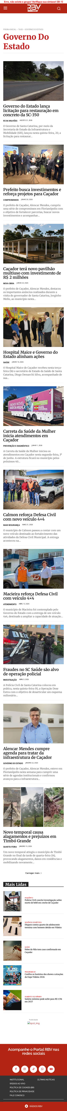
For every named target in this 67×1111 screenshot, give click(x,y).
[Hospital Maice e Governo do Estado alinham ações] (33, 327)
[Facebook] (16, 1069)
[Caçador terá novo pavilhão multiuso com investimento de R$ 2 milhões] (33, 243)
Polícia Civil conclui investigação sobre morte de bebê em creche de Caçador (43, 901)
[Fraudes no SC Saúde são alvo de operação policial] (33, 644)
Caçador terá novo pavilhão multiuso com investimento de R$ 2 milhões (32, 273)
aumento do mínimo (33, 996)
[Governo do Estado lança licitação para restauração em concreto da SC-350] (33, 81)
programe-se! (30, 972)
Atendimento (9, 604)
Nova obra (8, 283)
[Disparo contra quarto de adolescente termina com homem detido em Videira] (12, 926)
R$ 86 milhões (10, 121)
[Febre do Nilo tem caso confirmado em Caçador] (12, 951)
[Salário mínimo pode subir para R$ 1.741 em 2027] (12, 1000)
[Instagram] (24, 1069)
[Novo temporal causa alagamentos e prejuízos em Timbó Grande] (33, 807)
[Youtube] (51, 1069)
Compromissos (11, 200)
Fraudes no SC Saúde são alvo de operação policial (31, 671)
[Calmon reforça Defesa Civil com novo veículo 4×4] (33, 489)
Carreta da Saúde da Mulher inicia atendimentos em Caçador (29, 436)
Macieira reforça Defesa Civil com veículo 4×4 (30, 596)
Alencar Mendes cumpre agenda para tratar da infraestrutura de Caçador (27, 753)
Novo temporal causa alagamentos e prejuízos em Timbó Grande (29, 836)
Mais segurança (11, 525)
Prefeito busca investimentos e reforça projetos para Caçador (32, 191)
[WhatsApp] (42, 1069)
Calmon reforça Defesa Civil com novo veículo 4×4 (29, 517)
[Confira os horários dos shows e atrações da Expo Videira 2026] (12, 975)
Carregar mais (32, 873)
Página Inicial (9, 29)
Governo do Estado (13, 763)
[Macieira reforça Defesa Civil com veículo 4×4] (33, 569)
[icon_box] (33, 1107)
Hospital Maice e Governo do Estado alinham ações (30, 354)
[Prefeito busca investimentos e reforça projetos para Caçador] (33, 164)
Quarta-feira (10, 847)
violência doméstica (33, 922)
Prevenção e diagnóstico (16, 446)
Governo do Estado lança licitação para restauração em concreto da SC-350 (31, 110)
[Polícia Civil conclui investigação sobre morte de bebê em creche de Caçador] (12, 901)
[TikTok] (33, 1069)
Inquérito (29, 898)
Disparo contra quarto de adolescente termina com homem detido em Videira (43, 926)
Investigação (10, 680)
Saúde (6, 362)
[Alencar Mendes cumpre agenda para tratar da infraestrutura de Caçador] (33, 723)
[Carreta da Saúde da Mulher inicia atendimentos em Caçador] (33, 406)
